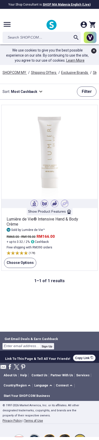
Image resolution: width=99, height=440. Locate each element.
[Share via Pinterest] (23, 367)
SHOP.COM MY (15, 73)
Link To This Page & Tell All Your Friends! (37, 358)
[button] (18, 386)
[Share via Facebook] (10, 367)
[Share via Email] (3, 368)
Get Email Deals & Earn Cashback (31, 339)
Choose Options (19, 264)
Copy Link (84, 358)
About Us (10, 375)
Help (23, 375)
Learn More (75, 60)
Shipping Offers (44, 73)
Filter (87, 91)
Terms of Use (33, 420)
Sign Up (47, 346)
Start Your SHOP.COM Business (27, 396)
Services (83, 375)
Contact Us (39, 375)
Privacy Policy (12, 420)
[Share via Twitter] (16, 367)
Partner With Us (62, 375)
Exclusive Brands (75, 73)
